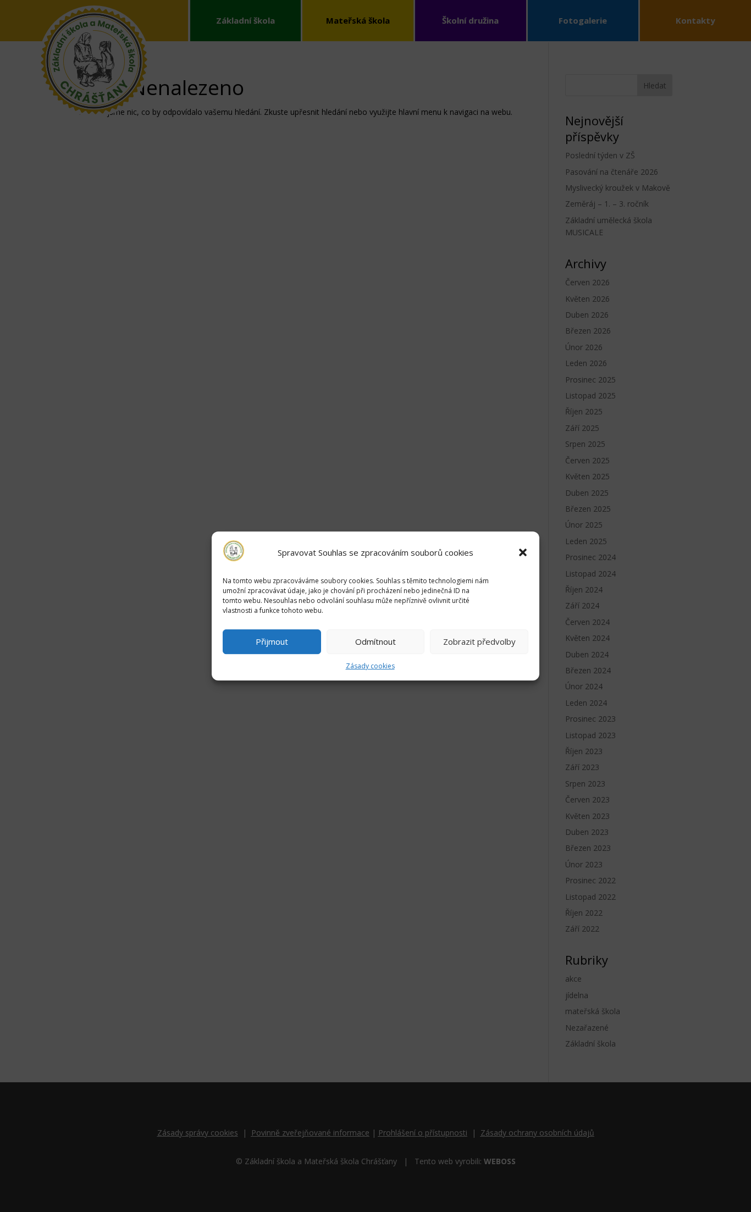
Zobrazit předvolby (479, 642)
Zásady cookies (370, 666)
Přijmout (272, 642)
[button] (522, 552)
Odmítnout (375, 642)
